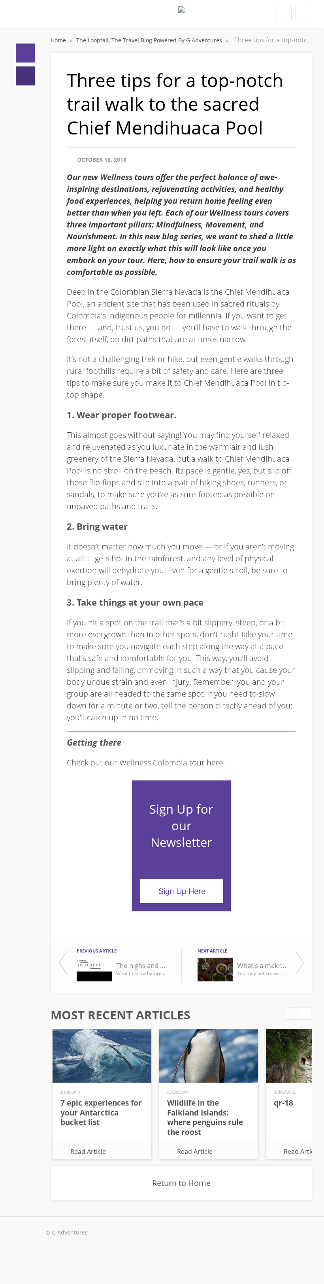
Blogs (25, 75)
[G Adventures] (181, 16)
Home (25, 53)
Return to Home (181, 1183)
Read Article (88, 1151)
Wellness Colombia (153, 762)
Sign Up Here (181, 891)
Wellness (116, 177)
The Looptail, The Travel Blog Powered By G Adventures (150, 40)
